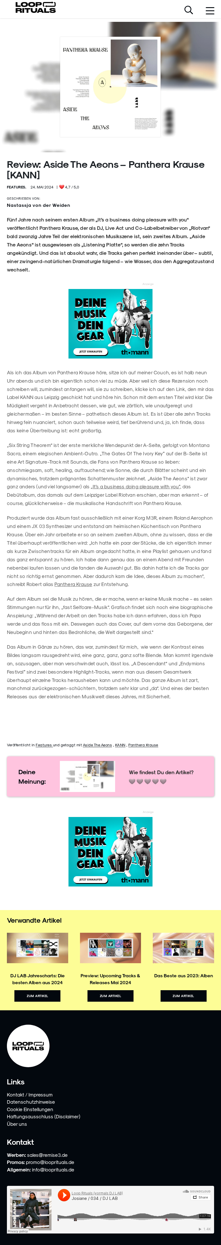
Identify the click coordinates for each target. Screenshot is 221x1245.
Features (44, 745)
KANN (120, 745)
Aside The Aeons (97, 745)
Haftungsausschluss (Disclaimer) (43, 1116)
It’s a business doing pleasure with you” (136, 486)
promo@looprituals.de (50, 1162)
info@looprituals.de (53, 1169)
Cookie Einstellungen (30, 1109)
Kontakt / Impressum (30, 1094)
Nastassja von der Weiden (38, 205)
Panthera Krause (73, 584)
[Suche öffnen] (188, 10)
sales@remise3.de (47, 1155)
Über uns (17, 1124)
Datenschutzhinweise (31, 1102)
